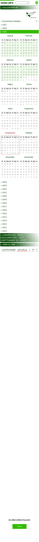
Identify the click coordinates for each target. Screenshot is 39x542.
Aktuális (22, 250)
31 (5, 42)
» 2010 (4, 231)
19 (18, 48)
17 (12, 48)
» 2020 (4, 196)
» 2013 (4, 220)
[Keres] (27, 2)
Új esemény (37, 249)
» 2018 (4, 203)
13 (2, 48)
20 (2, 50)
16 (10, 48)
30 (2, 42)
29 (7, 53)
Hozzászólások (33, 249)
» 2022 (4, 189)
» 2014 (4, 217)
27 (2, 53)
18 (15, 48)
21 (5, 50)
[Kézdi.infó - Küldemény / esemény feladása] (19, 14)
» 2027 (4, 25)
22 (7, 50)
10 (12, 45)
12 (18, 45)
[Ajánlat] (30, 249)
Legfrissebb (8, 250)
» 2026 (4, 28)
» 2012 (4, 224)
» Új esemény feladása (11, 21)
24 (12, 50)
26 (18, 50)
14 (5, 48)
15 (7, 48)
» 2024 (4, 182)
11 (15, 45)
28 (5, 53)
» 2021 (4, 192)
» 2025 (4, 32)
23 (10, 50)
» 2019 (4, 199)
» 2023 (4, 185)
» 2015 (4, 213)
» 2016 (4, 210)
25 (15, 50)
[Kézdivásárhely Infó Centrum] (7, 2)
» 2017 (4, 206)
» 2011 (4, 227)
